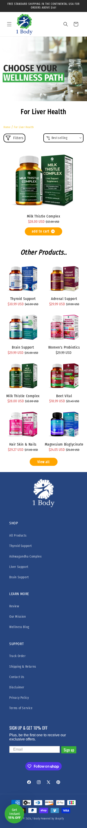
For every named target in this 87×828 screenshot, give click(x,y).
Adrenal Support (64, 299)
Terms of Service (21, 708)
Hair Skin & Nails (23, 444)
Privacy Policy (19, 698)
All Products (17, 535)
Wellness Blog (19, 627)
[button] (9, 24)
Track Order (17, 656)
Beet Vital (64, 396)
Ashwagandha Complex (25, 556)
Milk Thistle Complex (43, 216)
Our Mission (17, 617)
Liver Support (18, 567)
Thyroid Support (23, 299)
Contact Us (16, 677)
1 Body (36, 818)
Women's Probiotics (64, 347)
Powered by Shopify (52, 818)
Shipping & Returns (22, 667)
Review (14, 606)
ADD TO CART (40, 231)
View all (43, 462)
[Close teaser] (25, 802)
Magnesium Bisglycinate (64, 444)
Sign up (69, 750)
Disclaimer (16, 687)
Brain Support (23, 347)
